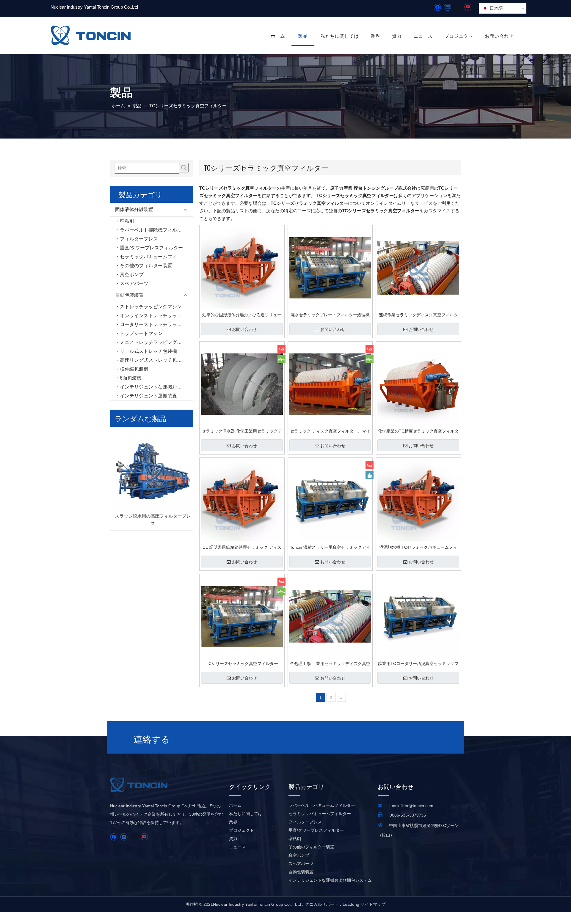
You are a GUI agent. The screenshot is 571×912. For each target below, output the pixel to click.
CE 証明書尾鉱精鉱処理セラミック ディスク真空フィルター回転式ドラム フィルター (242, 547)
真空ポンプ (132, 274)
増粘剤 (127, 221)
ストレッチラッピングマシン (151, 306)
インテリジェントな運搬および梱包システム (156, 386)
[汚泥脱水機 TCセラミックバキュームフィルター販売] (418, 500)
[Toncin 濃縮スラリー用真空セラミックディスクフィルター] (330, 500)
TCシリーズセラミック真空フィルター (242, 663)
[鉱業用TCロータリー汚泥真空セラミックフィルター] (418, 616)
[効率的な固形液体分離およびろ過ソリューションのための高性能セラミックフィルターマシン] (242, 267)
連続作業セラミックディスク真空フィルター (418, 314)
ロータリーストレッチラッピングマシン (156, 324)
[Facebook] (437, 7)
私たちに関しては (245, 813)
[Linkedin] (447, 7)
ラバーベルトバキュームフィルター (321, 805)
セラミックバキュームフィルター (155, 256)
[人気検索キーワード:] (184, 167)
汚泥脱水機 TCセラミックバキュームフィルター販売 (418, 547)
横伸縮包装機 (134, 369)
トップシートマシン (141, 333)
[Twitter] (457, 7)
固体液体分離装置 (134, 209)
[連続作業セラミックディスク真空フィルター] (418, 267)
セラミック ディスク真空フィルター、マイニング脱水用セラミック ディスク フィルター (330, 431)
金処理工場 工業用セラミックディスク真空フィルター (330, 663)
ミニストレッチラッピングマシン (155, 342)
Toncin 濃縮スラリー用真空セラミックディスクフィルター (330, 547)
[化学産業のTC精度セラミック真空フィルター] (418, 383)
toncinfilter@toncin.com (411, 805)
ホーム (235, 805)
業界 (233, 822)
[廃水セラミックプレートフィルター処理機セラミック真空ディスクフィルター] (330, 267)
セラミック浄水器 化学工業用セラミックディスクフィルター (242, 431)
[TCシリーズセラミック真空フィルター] (242, 616)
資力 (233, 838)
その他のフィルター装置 (146, 265)
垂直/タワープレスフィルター (151, 247)
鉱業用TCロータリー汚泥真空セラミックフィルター (418, 663)
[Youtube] (467, 7)
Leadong (351, 904)
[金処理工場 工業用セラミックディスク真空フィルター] (330, 616)
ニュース (237, 847)
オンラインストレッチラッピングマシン (156, 315)
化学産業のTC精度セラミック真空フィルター (418, 431)
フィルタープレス (139, 238)
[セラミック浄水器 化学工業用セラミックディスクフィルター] (242, 383)
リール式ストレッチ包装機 (148, 351)
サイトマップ (372, 904)
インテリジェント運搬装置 (148, 395)
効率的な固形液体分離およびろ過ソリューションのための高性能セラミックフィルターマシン (241, 314)
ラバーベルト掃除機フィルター (153, 229)
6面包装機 (131, 377)
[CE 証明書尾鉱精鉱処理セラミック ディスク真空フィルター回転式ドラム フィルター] (242, 500)
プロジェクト (241, 830)
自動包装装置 (129, 295)
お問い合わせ (244, 329)
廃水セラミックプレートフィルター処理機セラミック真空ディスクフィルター (330, 314)
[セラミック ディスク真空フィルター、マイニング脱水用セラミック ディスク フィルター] (330, 383)
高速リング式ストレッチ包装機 (153, 360)
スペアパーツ (134, 283)
